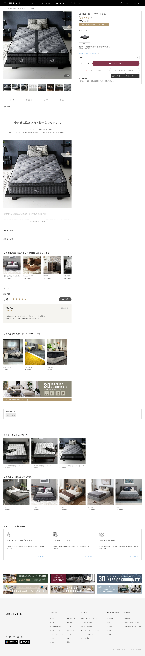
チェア (52, 642)
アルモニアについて (45, 3)
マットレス (11, 415)
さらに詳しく (41, 556)
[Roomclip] (10, 637)
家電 (68, 642)
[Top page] (15, 4)
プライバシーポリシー (131, 622)
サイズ (46, 100)
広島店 (109, 634)
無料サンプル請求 (86, 626)
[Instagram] (6, 637)
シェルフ (69, 626)
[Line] (18, 637)
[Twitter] (22, 637)
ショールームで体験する (126, 70)
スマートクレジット (87, 622)
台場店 (109, 622)
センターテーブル (55, 626)
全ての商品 (13, 8)
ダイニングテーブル (56, 634)
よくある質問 (85, 638)
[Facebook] (14, 637)
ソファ (52, 619)
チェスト (69, 622)
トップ (5, 8)
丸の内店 (110, 619)
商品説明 (29, 100)
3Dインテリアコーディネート (90, 619)
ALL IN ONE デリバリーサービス (88, 53)
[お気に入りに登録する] (93, 70)
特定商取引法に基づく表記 (133, 626)
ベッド (52, 622)
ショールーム (60, 3)
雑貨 (68, 638)
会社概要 (127, 619)
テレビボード (71, 619)
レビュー (63, 100)
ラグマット (70, 634)
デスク (52, 638)
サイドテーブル (55, 630)
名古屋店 (110, 626)
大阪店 (109, 630)
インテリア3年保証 (87, 634)
